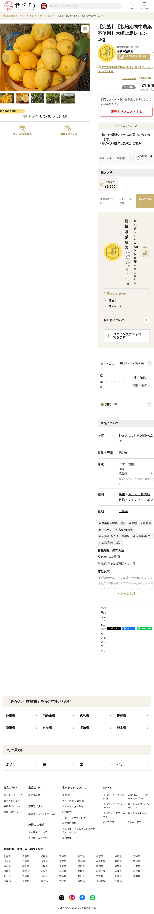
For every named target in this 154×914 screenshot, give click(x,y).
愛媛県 (99, 876)
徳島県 (62, 876)
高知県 (118, 876)
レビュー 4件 (129, 78)
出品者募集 (34, 795)
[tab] (126, 201)
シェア (130, 628)
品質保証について (13, 806)
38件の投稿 (145, 78)
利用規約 (67, 812)
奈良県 (81, 871)
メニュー (144, 9)
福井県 (25, 866)
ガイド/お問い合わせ (73, 800)
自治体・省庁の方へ (38, 837)
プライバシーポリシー (74, 817)
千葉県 (62, 861)
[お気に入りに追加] (85, 29)
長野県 (62, 866)
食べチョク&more (137, 813)
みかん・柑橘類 (139, 494)
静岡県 (99, 866)
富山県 (136, 861)
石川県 (7, 866)
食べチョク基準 (12, 800)
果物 (122, 494)
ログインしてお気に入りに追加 (48, 116)
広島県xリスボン (111, 542)
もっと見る (128, 593)
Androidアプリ (135, 822)
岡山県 (7, 876)
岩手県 (44, 856)
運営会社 (67, 795)
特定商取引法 (69, 823)
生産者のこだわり (116, 293)
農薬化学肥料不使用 (113, 523)
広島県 (123, 511)
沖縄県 (118, 881)
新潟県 (118, 861)
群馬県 (25, 861)
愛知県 (118, 866)
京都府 (25, 871)
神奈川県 (101, 861)
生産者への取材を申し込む (42, 813)
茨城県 (136, 856)
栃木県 (7, 861)
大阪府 (44, 871)
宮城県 (62, 856)
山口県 (44, 876)
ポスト (114, 628)
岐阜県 (81, 866)
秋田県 (81, 856)
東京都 (81, 861)
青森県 (25, 856)
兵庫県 (62, 871)
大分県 (62, 881)
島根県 (136, 871)
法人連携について (37, 832)
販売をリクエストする (126, 111)
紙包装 (147, 523)
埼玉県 (44, 861)
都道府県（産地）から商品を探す (24, 848)
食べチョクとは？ (13, 795)
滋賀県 (7, 871)
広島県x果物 (125, 529)
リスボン (147, 499)
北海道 (7, 856)
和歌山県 (101, 871)
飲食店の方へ (11, 812)
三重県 (136, 866)
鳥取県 (118, 871)
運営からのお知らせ (72, 806)
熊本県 (44, 881)
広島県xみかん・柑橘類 (115, 536)
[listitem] (21, 716)
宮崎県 (81, 881)
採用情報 (67, 838)
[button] (126, 320)
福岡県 (136, 876)
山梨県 (44, 866)
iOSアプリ (108, 822)
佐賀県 (7, 881)
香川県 (81, 876)
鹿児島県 (101, 881)
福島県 (118, 856)
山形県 (99, 856)
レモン (133, 499)
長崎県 (25, 881)
